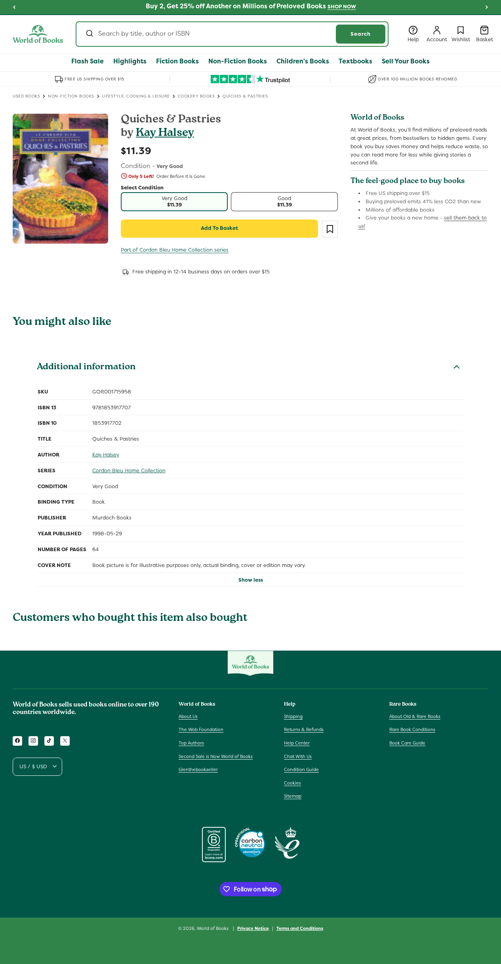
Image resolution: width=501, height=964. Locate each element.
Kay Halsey (165, 134)
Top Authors (191, 743)
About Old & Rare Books (414, 716)
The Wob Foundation (201, 729)
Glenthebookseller (198, 769)
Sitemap (292, 796)
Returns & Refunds (304, 729)
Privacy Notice (253, 928)
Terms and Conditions (299, 928)
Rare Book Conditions (412, 729)
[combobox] (232, 34)
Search (361, 34)
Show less (250, 580)
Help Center (297, 743)
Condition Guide (301, 769)
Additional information (86, 367)
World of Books (213, 928)
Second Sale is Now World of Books (216, 756)
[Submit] (89, 34)
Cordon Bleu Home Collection (129, 470)
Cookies (292, 782)
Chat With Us (298, 756)
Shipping (293, 716)
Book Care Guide (407, 743)
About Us (188, 716)
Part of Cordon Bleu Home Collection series (175, 250)
